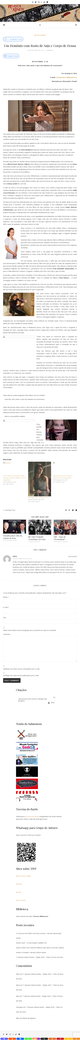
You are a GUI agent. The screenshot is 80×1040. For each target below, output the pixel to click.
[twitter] (36, 2)
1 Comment (49, 50)
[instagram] (39, 2)
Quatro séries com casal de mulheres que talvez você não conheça (40, 948)
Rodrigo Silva (10, 510)
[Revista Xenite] (40, 13)
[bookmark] (47, 2)
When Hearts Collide (23, 876)
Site (4, 617)
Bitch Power (40, 35)
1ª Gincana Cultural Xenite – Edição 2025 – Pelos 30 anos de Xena (39, 957)
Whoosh (19, 884)
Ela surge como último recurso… (39, 497)
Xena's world (20, 900)
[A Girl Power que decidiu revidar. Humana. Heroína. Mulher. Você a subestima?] (14, 468)
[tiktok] (44, 2)
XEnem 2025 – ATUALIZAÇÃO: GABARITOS (31, 943)
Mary (18, 974)
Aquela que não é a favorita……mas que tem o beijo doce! (63, 477)
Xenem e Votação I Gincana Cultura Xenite (31, 952)
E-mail (6, 607)
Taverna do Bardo (32, 816)
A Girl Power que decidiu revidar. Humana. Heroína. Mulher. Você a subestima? (14, 478)
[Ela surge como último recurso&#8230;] (39, 479)
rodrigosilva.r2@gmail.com (66, 77)
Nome (6, 597)
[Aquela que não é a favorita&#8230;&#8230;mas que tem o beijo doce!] (64, 468)
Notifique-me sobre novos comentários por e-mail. (21, 669)
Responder (72, 557)
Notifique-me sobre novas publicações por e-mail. (21, 675)
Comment (6, 634)
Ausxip (18, 892)
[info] (41, 2)
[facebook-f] (32, 2)
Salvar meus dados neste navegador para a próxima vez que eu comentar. (29, 630)
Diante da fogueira (29, 1018)
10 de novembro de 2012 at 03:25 (22, 558)
